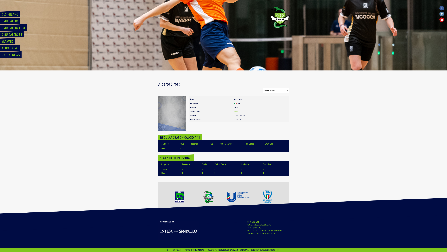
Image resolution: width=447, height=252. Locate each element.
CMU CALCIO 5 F (12, 35)
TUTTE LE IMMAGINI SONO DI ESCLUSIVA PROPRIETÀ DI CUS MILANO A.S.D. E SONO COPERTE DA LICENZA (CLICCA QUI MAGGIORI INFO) (232, 250)
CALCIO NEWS (11, 55)
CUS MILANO (10, 14)
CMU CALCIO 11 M (13, 28)
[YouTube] (441, 19)
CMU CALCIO (10, 21)
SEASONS (8, 41)
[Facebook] (441, 8)
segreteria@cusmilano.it (273, 230)
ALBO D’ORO (10, 48)
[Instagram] (441, 14)
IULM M (236, 111)
